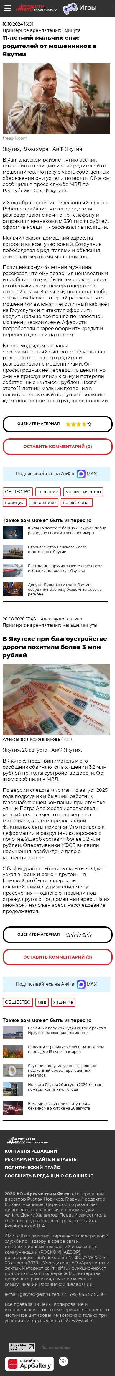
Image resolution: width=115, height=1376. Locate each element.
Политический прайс (32, 1167)
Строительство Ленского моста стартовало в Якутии (57, 549)
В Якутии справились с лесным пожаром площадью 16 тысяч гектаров (66, 1049)
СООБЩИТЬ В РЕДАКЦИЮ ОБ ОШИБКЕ (49, 1176)
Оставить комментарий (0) (57, 446)
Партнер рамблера (56, 1347)
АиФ (68, 739)
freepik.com (15, 138)
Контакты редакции (31, 1151)
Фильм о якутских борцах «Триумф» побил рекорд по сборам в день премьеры (67, 530)
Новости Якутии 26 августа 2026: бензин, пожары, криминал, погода (65, 1087)
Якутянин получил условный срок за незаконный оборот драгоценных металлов (62, 1070)
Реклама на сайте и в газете (40, 1159)
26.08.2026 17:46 (19, 619)
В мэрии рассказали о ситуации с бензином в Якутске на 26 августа (59, 1105)
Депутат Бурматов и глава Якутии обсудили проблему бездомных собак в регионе (65, 589)
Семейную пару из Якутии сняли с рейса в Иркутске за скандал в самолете (67, 1030)
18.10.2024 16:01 (18, 24)
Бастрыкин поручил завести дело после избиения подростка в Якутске (65, 568)
